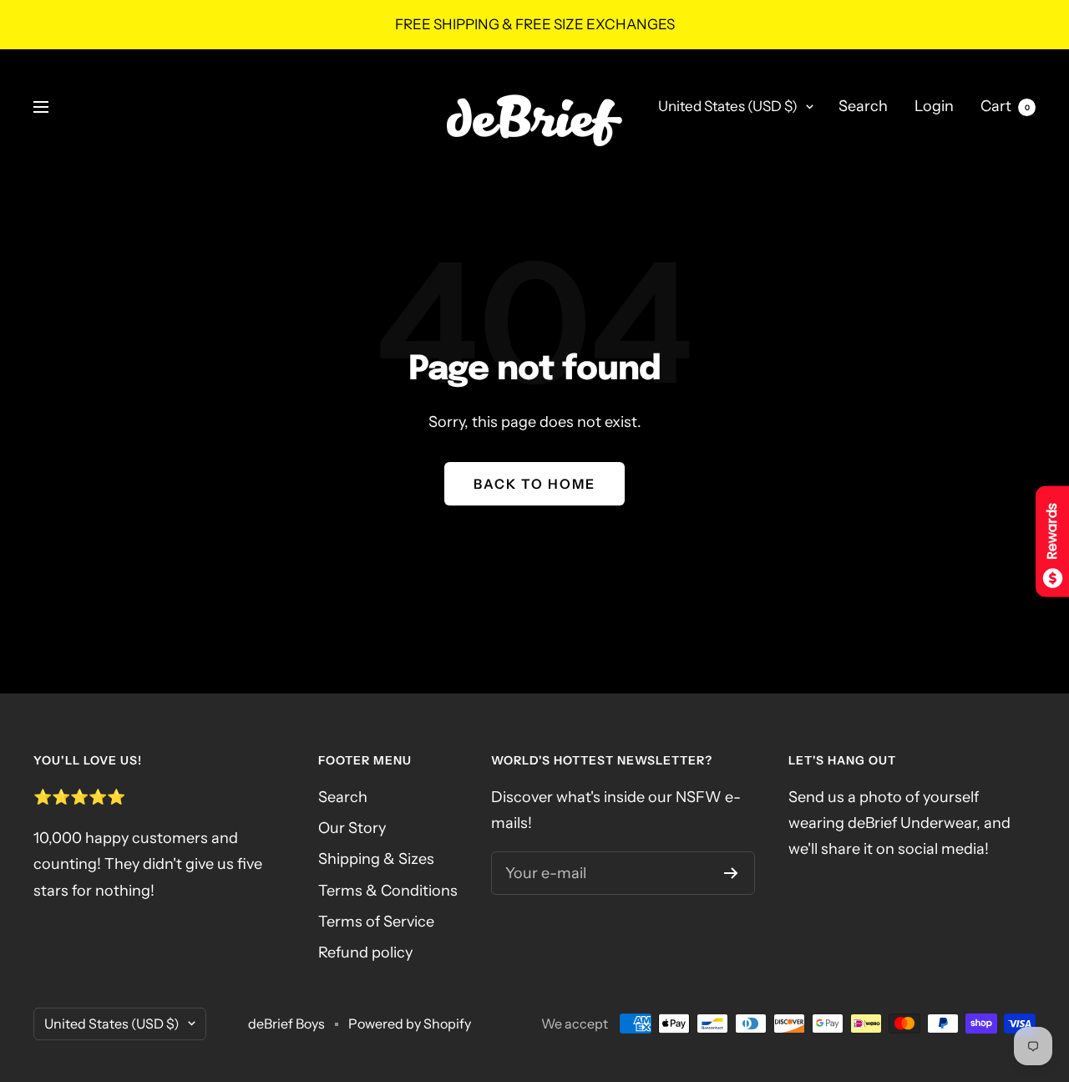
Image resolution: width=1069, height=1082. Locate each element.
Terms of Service (376, 921)
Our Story (352, 828)
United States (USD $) (728, 106)
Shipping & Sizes (376, 859)
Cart (1005, 106)
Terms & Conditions (388, 890)
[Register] (731, 873)
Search (863, 106)
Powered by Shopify (409, 1023)
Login (934, 106)
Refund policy (365, 952)
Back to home (534, 483)
